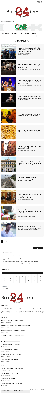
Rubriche (23, 35)
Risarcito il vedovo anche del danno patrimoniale (12, 368)
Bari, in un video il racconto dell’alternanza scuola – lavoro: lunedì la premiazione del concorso (29, 49)
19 (16, 280)
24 (4, 282)
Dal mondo (34, 33)
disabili (25, 216)
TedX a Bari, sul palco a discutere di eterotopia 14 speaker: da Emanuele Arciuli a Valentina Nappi (29, 195)
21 (28, 280)
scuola (28, 54)
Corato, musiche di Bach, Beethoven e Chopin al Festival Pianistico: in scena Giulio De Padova (29, 98)
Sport (34, 35)
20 (22, 280)
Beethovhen (25, 101)
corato (29, 101)
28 (28, 282)
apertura (21, 182)
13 (22, 278)
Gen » (6, 288)
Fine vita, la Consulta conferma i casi (9, 373)
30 (40, 282)
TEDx (32, 199)
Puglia (20, 33)
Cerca (38, 248)
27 (22, 282)
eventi (29, 199)
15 (34, 278)
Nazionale (27, 33)
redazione (2, 322)
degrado (28, 182)
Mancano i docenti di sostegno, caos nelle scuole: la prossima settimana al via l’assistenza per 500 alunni (29, 211)
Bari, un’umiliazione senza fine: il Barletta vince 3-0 (11, 255)
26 (16, 282)
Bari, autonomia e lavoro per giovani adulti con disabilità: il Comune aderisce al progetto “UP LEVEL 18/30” (21, 263)
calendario (24, 199)
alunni (21, 215)
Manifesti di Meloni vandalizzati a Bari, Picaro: (11, 354)
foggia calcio (29, 231)
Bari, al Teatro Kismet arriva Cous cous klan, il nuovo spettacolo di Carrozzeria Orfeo (29, 65)
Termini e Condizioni (4, 392)
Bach (21, 101)
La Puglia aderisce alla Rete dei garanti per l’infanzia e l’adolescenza (29, 115)
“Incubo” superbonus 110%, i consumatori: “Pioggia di (13, 330)
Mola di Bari (35, 85)
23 (40, 280)
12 (16, 278)
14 (28, 278)
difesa (25, 231)
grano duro (28, 134)
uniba (29, 167)
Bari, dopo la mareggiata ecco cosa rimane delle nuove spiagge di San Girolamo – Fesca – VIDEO (29, 179)
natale (35, 150)
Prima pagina (5, 33)
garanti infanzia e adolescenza (26, 117)
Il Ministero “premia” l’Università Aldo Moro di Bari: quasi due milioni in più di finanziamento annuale (29, 163)
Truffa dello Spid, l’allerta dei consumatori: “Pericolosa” (13, 335)
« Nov (3, 288)
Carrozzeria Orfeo (25, 69)
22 (34, 280)
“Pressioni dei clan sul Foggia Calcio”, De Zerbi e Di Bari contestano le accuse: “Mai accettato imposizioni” (29, 228)
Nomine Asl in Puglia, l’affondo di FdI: (9, 359)
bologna (21, 150)
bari (26, 53)
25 (10, 282)
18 (10, 280)
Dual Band (22, 85)
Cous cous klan (33, 69)
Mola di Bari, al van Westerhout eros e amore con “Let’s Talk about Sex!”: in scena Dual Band (29, 81)
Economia (11, 35)
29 (34, 282)
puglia (34, 117)
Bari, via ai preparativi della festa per (9, 349)
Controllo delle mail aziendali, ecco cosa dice (11, 383)
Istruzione (17, 35)
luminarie (31, 150)
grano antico (22, 134)
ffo (26, 167)
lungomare (33, 182)
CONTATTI (15, 390)
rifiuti (37, 182)
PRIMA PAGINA (3, 390)
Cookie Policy (20, 390)
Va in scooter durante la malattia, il (9, 378)
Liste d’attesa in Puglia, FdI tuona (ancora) (10, 344)
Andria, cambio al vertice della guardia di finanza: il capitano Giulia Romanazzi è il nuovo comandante (20, 261)
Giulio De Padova (26, 103)
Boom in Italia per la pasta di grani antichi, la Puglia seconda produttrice (29, 131)
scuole (29, 216)
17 (4, 280)
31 (4, 283)
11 (10, 278)
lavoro (24, 54)
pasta (33, 134)
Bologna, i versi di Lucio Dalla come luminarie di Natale (29, 147)
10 (4, 278)
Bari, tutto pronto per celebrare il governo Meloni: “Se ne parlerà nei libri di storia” (17, 266)
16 (40, 278)
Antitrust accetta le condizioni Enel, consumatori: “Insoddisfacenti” (16, 325)
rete (37, 117)
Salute (29, 35)
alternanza (22, 53)
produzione (37, 134)
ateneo (21, 167)
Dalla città (13, 33)
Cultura (4, 35)
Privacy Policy (9, 390)
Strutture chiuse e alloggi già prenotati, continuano (12, 320)
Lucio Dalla (26, 150)
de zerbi (21, 231)
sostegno (34, 216)
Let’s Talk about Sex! (28, 85)
